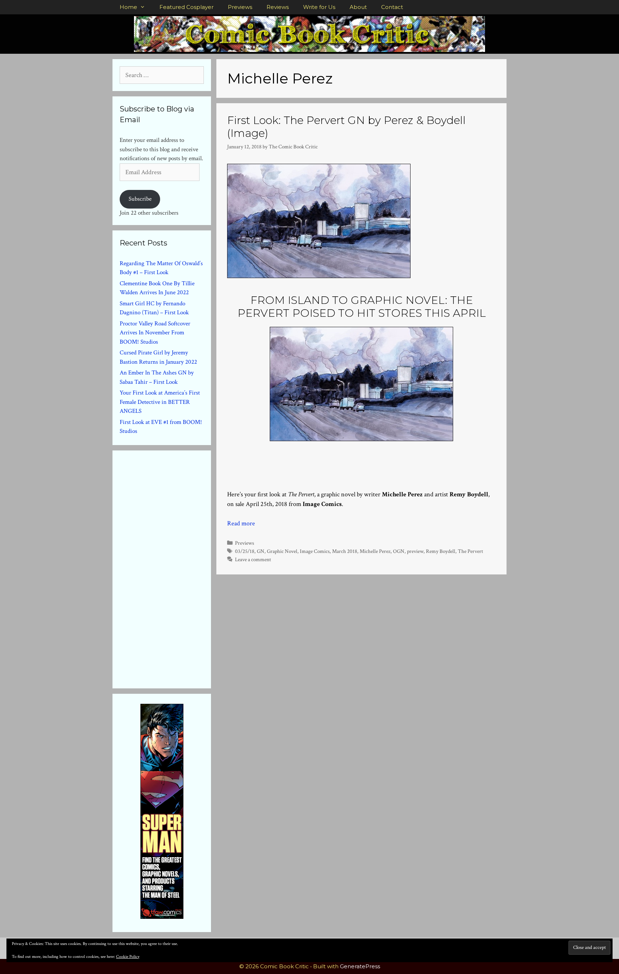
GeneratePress (360, 966)
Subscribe (140, 199)
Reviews (278, 7)
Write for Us (319, 7)
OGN (398, 551)
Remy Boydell (440, 551)
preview (415, 551)
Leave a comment (253, 559)
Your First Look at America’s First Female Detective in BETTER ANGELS (160, 402)
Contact (392, 7)
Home (128, 7)
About (358, 7)
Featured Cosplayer (186, 7)
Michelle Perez (375, 551)
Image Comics (315, 551)
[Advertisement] (173, 567)
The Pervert (470, 551)
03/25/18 (244, 551)
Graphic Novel (282, 551)
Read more (241, 523)
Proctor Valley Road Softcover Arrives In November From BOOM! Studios (155, 333)
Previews (240, 7)
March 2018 (344, 551)
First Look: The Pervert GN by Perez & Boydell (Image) (346, 127)
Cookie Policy (127, 956)
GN (260, 551)
